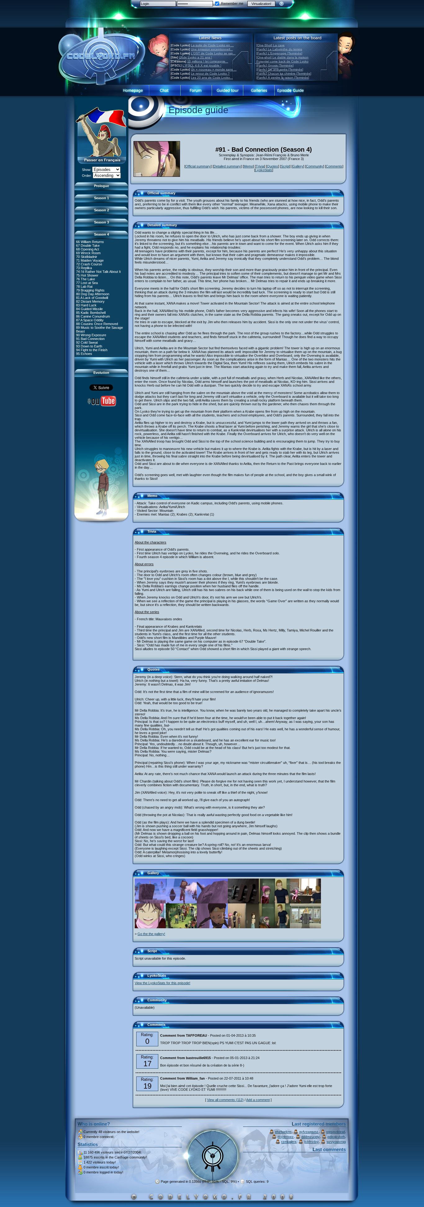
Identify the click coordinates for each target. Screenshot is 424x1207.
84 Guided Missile (89, 309)
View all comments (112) (225, 1100)
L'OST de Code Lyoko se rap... (213, 53)
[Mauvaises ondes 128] (274, 927)
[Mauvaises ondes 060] (305, 902)
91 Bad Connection (90, 339)
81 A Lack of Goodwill (92, 298)
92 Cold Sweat (87, 342)
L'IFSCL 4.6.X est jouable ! (202, 65)
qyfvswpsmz (308, 1132)
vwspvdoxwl (335, 1132)
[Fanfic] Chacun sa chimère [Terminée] (283, 73)
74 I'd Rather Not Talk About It (98, 271)
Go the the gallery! (151, 934)
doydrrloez (285, 1137)
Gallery (297, 166)
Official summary (198, 166)
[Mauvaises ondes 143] (274, 902)
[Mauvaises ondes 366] (150, 927)
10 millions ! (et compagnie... (207, 61)
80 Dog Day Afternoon (92, 294)
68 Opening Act (87, 249)
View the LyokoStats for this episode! (162, 983)
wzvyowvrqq (336, 1142)
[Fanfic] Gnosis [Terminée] (275, 65)
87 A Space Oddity (90, 320)
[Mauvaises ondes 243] (305, 927)
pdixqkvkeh (336, 1137)
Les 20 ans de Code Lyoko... (212, 77)
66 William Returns (90, 242)
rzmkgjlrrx (288, 1142)
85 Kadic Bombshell (91, 312)
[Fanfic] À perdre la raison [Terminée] (282, 77)
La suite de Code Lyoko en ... (212, 45)
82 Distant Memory (90, 301)
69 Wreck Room (88, 253)
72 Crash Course (89, 264)
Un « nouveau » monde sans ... (214, 69)
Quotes (272, 166)
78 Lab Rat (84, 286)
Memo (248, 166)
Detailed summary (227, 166)
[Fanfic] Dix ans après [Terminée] (279, 69)
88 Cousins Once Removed (97, 324)
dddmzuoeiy (310, 1137)
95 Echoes (84, 354)
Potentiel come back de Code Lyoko (282, 61)
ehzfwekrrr (283, 1132)
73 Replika (84, 268)
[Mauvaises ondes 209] (150, 902)
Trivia (260, 166)
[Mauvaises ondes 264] (181, 902)
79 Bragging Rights (90, 290)
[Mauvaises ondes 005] (243, 927)
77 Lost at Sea (87, 283)
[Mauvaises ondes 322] (212, 902)
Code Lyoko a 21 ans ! (195, 57)
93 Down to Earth (89, 346)
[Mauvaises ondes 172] (243, 902)
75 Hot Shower (87, 275)
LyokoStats (263, 170)
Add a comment (258, 1100)
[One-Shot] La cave (270, 45)
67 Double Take (88, 245)
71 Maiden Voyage (90, 260)
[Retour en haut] (139, 196)
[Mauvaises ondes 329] (212, 927)
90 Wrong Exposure (91, 335)
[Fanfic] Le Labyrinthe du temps (279, 49)
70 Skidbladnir (86, 257)
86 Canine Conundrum (93, 316)
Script (285, 166)
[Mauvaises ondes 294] (181, 927)
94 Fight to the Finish (91, 350)
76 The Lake (85, 279)
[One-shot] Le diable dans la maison (282, 57)
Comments (334, 166)
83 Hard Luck (86, 305)
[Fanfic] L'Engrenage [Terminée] (279, 53)
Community (314, 166)
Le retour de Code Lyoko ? (210, 73)
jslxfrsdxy (311, 1142)
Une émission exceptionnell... (212, 49)
